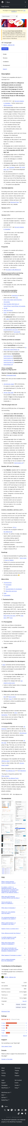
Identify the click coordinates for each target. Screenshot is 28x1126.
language (18, 1004)
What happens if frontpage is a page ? (11, 955)
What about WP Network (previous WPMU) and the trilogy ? (10, 897)
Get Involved (18, 1080)
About (3, 1068)
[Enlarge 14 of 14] (24, 858)
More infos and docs (11, 591)
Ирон (6, 1106)
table (7, 319)
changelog (11, 167)
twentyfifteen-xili (8, 364)
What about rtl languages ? (8, 908)
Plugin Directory (5, 6)
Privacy (3, 1075)
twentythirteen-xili (8, 360)
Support (5, 69)
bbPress (4, 1097)
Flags (5, 593)
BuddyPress (5, 1100)
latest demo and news (9, 615)
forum (5, 312)
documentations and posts (11, 329)
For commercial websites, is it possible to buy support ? (8, 918)
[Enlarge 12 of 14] (24, 840)
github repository (8, 105)
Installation (6, 61)
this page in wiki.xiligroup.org (13, 269)
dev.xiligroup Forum (13, 778)
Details (5, 54)
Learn (2, 1080)
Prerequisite (8, 584)
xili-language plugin (11, 375)
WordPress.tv (5, 1087)
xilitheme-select (5, 761)
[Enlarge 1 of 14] (11, 802)
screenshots (14, 295)
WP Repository (22, 770)
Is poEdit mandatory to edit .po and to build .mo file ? (8, 938)
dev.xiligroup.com (10, 770)
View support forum (6, 1046)
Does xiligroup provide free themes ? (11, 933)
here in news (23, 558)
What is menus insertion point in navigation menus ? (8, 882)
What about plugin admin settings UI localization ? (8, 943)
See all (25, 1035)
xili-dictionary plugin (9, 384)
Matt (3, 1095)
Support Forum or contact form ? (10, 928)
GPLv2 (14, 527)
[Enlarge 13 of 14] (24, 847)
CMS (7, 587)
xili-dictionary (23, 733)
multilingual (18, 1007)
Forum (11, 617)
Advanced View (14, 202)
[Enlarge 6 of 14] (11, 845)
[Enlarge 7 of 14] (11, 850)
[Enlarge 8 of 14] (11, 857)
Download (4, 48)
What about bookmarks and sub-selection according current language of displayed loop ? (9, 949)
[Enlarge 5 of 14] (11, 836)
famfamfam (4, 715)
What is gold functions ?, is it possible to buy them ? (8, 923)
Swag (17, 1087)
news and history (8, 310)
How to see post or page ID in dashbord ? (7, 902)
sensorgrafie (17, 332)
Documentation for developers (14, 589)
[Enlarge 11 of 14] (24, 824)
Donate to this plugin (6, 1059)
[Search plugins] (16, 16)
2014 (15, 712)
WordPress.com (6, 1092)
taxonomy (24, 1007)
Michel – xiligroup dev (9, 45)
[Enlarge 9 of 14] (11, 867)
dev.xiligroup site (8, 531)
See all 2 (25, 1001)
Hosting (3, 1073)
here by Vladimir (9, 560)
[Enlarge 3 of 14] (11, 815)
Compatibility (7, 595)
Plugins (16, 1073)
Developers (4, 1085)
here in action (12, 696)
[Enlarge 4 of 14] (11, 825)
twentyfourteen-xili (9, 362)
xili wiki (5, 308)
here (17, 297)
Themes (17, 1070)
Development (6, 65)
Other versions (5, 776)
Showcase (17, 1068)
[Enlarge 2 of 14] (11, 811)
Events (16, 1082)
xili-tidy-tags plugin (8, 392)
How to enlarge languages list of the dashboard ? (8, 960)
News (2, 1070)
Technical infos (8, 582)
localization (23, 1004)
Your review (4, 1035)
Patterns (17, 1075)
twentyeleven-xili (8, 356)
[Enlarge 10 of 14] (24, 802)
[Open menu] (25, 2)
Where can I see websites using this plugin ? (8, 912)
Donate (17, 1085)
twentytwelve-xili (8, 358)
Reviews (5, 58)
